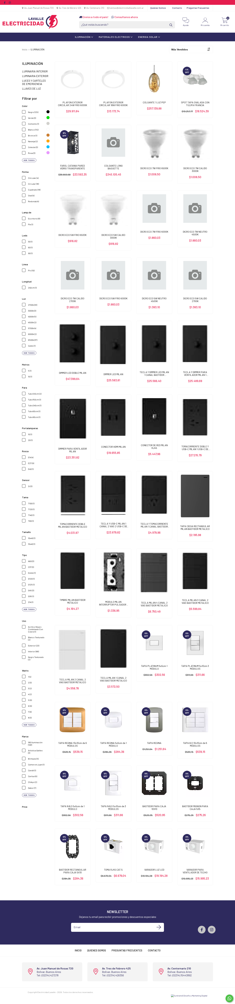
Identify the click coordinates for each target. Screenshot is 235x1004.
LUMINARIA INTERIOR (35, 71)
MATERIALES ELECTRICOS (115, 36)
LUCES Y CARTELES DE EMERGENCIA (34, 82)
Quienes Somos (158, 8)
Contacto (177, 8)
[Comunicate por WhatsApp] (229, 998)
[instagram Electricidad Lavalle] (9, 2)
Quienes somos (96, 950)
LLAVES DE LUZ (31, 88)
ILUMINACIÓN (83, 36)
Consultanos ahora (126, 17)
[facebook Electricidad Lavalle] (5, 2)
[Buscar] (171, 24)
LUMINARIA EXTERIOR (35, 76)
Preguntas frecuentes (127, 950)
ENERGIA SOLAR (148, 36)
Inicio (24, 49)
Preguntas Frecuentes (198, 8)
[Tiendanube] (38, 995)
